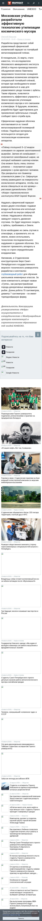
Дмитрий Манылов (8, 37)
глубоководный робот (12, 274)
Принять (21, 918)
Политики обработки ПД (11, 915)
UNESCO (31, 9)
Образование (19, 9)
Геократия (5, 9)
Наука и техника (24, 39)
